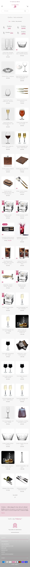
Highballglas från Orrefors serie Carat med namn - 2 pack (22, 239)
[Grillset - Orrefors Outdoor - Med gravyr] (22, 182)
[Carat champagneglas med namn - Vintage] (7, 321)
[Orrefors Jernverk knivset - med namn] (22, 91)
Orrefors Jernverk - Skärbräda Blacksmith (22, 169)
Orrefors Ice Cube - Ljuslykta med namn (22, 215)
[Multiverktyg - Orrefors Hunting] (7, 547)
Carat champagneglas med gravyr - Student (7, 421)
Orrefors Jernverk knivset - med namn (22, 100)
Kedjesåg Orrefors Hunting (7, 488)
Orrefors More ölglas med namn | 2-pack (22, 123)
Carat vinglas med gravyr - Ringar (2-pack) (8, 376)
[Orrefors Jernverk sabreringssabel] (22, 547)
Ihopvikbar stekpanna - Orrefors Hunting (22, 534)
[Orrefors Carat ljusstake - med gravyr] (22, 457)
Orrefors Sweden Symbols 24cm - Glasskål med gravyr (22, 53)
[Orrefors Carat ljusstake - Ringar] (7, 524)
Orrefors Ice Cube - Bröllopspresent (22, 285)
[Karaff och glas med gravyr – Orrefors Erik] (7, 457)
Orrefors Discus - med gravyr (8, 76)
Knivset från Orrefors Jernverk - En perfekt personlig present (8, 238)
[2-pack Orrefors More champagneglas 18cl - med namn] (7, 114)
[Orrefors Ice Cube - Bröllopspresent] (22, 276)
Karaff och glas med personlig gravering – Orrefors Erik (22, 331)
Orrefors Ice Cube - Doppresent (8, 215)
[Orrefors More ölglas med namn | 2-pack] (22, 114)
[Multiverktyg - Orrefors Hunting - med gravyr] (7, 276)
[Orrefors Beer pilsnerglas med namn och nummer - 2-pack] (7, 44)
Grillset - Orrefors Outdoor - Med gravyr (22, 191)
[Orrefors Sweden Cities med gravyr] (22, 435)
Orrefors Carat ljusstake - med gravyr (22, 466)
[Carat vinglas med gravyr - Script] (22, 367)
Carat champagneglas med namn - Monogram (22, 308)
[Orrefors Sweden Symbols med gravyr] (7, 435)
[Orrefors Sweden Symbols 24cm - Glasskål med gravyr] (22, 44)
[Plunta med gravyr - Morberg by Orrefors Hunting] (22, 412)
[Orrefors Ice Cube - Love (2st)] (22, 502)
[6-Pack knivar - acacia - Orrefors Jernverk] (22, 345)
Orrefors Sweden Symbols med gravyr (8, 444)
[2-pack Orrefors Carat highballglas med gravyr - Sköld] (22, 252)
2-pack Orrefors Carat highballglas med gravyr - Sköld (22, 262)
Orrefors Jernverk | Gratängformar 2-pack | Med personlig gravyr (8, 192)
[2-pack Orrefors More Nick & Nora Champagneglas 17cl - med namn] (22, 67)
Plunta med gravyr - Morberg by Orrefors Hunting (22, 421)
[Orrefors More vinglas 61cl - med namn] (7, 137)
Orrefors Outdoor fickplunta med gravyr (8, 169)
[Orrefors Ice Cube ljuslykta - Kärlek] (7, 299)
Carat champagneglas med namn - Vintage (7, 330)
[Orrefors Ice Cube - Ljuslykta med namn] (22, 206)
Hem (9, 21)
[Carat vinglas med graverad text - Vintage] (7, 345)
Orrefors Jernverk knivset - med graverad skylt (22, 489)
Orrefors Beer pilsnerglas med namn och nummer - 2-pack (8, 54)
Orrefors (9, 27)
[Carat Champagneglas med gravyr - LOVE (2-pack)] (7, 390)
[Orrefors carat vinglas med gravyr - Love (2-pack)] (7, 502)
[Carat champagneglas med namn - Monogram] (22, 299)
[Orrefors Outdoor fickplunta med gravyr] (7, 160)
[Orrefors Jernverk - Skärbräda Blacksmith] (22, 160)
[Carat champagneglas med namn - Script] (22, 390)
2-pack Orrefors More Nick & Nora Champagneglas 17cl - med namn (22, 78)
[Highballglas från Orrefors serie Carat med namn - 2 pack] (22, 229)
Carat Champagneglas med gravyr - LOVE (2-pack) (8, 399)
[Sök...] (25, 11)
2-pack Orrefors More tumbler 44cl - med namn (8, 100)
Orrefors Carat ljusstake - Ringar (8, 534)
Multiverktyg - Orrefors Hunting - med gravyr (7, 285)
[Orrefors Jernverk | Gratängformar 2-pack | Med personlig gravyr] (7, 182)
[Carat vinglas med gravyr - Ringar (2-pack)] (7, 367)
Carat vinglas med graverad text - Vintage (8, 354)
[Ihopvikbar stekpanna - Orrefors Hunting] (22, 524)
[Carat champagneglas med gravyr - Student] (7, 412)
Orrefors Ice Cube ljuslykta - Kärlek (8, 308)
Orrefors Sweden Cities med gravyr (22, 444)
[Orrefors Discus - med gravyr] (7, 67)
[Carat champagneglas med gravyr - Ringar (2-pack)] (22, 137)
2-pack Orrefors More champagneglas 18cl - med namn (7, 124)
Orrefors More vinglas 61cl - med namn (8, 147)
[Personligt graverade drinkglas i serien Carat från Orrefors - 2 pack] (7, 252)
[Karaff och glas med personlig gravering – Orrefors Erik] (22, 321)
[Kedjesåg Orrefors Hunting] (7, 479)
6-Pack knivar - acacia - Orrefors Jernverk (22, 354)
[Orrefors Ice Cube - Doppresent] (7, 206)
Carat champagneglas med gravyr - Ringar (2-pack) (22, 147)
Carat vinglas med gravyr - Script (22, 376)
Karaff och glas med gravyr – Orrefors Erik (8, 466)
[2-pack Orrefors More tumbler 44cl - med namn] (7, 91)
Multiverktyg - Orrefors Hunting (7, 556)
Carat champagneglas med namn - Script (22, 399)
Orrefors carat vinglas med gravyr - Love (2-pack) (7, 511)
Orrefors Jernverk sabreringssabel (22, 556)
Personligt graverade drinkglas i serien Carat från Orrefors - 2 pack (8, 262)
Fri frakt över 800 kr (15, 1)
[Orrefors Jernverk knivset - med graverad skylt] (22, 479)
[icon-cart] (27, 6)
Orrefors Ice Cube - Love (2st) (22, 510)
